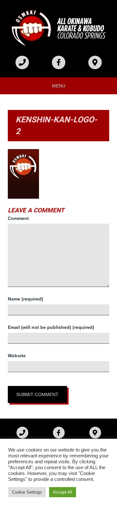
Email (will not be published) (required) (51, 327)
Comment (18, 218)
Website (17, 355)
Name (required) (25, 298)
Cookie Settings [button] (27, 492)
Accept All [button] (62, 492)
